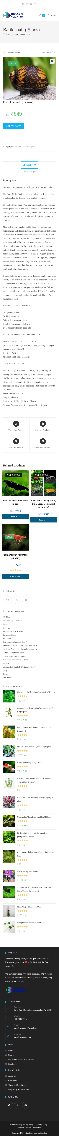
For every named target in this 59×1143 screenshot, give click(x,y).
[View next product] (54, 53)
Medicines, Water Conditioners (21, 1059)
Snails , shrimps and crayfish (23, 146)
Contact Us (12, 1080)
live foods (7, 677)
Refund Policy (15, 1125)
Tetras (5, 674)
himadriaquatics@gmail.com (26, 1028)
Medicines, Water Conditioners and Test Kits (21, 645)
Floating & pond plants (12, 621)
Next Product (46, 53)
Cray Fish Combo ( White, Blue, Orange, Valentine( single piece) (43, 504)
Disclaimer (37, 1128)
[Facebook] (7, 599)
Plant (10, 1051)
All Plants (7, 617)
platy (5, 670)
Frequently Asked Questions (19, 1089)
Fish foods (7, 638)
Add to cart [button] (15, 576)
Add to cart (13, 126)
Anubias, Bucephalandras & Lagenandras (20, 649)
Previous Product (14, 53)
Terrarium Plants (9, 635)
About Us (12, 1076)
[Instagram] (17, 599)
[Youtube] (26, 599)
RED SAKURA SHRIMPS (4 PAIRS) (15, 557)
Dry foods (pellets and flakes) (15, 642)
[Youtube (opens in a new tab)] (31, 4)
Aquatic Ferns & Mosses (13, 631)
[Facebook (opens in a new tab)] (23, 4)
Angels (6, 663)
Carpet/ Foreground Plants (14, 652)
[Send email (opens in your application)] (35, 4)
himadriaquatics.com (22, 1037)
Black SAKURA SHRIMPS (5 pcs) (15, 502)
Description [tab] (29, 165)
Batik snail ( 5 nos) (22, 34)
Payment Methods (24, 1128)
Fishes (5, 624)
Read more (15, 517)
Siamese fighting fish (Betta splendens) (19, 667)
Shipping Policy (41, 1125)
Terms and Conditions (17, 1085)
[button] (52, 61)
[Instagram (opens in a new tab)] (27, 4)
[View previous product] (5, 53)
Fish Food (12, 1064)
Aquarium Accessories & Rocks (16, 660)
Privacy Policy (28, 1125)
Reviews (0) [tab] (30, 172)
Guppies (6, 628)
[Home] (4, 34)
